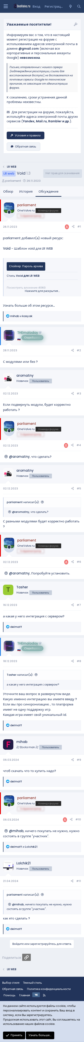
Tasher (22, 587)
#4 (78, 445)
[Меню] (5, 6)
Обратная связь (25, 146)
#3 (79, 393)
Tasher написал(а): (20, 675)
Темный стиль (32, 983)
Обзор (8, 191)
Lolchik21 (23, 863)
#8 (79, 661)
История (26, 191)
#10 (78, 819)
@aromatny (19, 456)
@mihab (16, 831)
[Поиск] (79, 6)
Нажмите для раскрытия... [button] (42, 291)
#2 (79, 350)
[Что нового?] (70, 6)
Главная (24, 995)
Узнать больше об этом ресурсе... (29, 305)
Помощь (9, 995)
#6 (79, 562)
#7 (79, 605)
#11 (78, 881)
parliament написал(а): (23, 502)
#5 (79, 488)
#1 (79, 226)
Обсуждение (48, 191)
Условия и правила (27, 135)
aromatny (25, 375)
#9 (79, 760)
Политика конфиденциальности (49, 989)
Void (7, 248)
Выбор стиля (10, 983)
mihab (21, 741)
